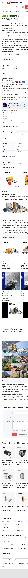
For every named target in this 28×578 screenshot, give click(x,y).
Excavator (5, 545)
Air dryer (4, 530)
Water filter (4, 524)
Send (15, 434)
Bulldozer (13, 545)
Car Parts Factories (7, 559)
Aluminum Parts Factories (9, 556)
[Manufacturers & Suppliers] (14, 2)
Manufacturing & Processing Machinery (14, 11)
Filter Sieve (21, 563)
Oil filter (17, 527)
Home (3, 11)
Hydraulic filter (19, 530)
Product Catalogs (23, 521)
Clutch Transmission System (9, 548)
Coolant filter (5, 527)
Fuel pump (18, 524)
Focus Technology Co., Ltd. (19, 571)
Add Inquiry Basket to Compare (10, 126)
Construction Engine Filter (9, 563)
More (3, 566)
